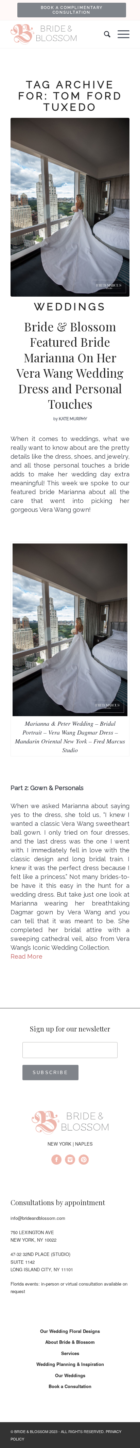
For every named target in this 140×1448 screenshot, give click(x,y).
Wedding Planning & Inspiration (70, 1364)
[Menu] (120, 34)
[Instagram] (70, 1160)
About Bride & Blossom (70, 1342)
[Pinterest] (83, 1160)
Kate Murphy (73, 418)
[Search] (104, 34)
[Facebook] (56, 1160)
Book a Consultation (70, 1386)
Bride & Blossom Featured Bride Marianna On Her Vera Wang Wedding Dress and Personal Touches (70, 365)
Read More (26, 956)
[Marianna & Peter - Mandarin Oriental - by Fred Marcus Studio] (70, 207)
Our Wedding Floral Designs (70, 1331)
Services (70, 1353)
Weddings (70, 307)
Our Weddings (70, 1375)
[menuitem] (71, 10)
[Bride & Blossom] (70, 1124)
